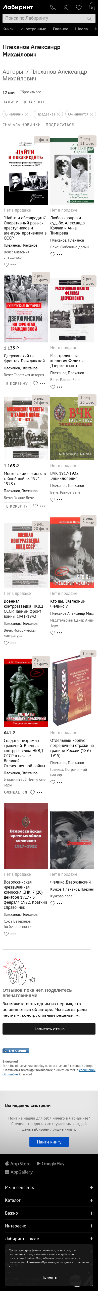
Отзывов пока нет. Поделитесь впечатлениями (37, 993)
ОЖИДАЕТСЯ (15, 792)
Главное (60, 28)
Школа (81, 28)
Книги (8, 28)
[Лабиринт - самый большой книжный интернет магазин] (24, 6)
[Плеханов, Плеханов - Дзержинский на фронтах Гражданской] (26, 341)
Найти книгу (49, 1142)
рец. (85, 138)
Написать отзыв (49, 1028)
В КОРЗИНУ (17, 383)
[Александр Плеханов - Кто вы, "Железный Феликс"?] (72, 586)
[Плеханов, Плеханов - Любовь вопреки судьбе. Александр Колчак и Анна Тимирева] (72, 203)
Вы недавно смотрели (28, 1105)
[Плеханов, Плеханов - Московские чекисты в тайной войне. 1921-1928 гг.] (26, 458)
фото (42, 139)
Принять (49, 1277)
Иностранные (33, 28)
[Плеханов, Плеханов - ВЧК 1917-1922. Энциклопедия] (72, 458)
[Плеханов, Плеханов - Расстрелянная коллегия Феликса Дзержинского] (72, 341)
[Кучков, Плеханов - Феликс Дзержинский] (72, 867)
